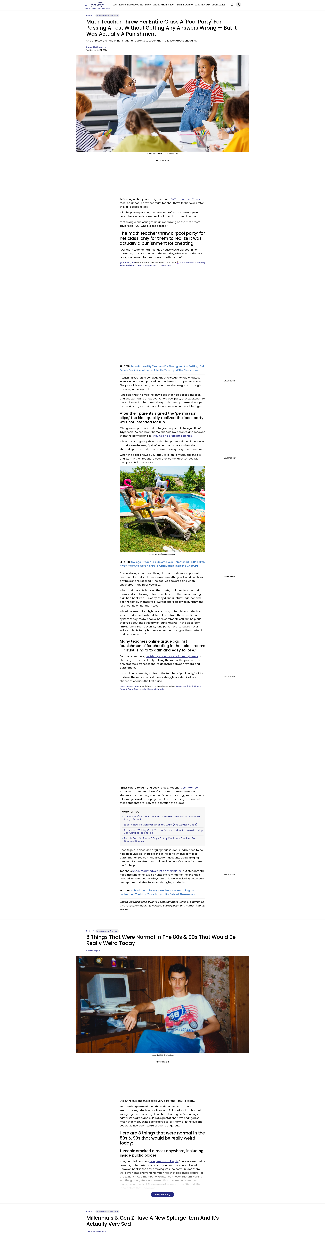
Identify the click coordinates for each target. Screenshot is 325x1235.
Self (142, 5)
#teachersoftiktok (184, 686)
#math (133, 265)
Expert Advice (218, 5)
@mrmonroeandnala (129, 686)
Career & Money (202, 5)
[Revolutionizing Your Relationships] (98, 4)
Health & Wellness (184, 5)
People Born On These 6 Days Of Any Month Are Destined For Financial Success (160, 839)
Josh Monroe (189, 787)
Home (89, 15)
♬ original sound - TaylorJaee (157, 265)
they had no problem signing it (172, 436)
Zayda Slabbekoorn (96, 47)
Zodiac (122, 5)
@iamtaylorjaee (127, 262)
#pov (122, 689)
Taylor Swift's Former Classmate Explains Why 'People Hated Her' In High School (162, 818)
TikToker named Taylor (185, 199)
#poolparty (199, 262)
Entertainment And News (107, 15)
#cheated (125, 265)
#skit (139, 265)
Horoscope (133, 5)
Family (148, 5)
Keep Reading (162, 1194)
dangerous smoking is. (164, 1161)
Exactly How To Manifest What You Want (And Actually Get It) (160, 824)
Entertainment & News (163, 5)
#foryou (197, 686)
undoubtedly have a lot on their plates (157, 871)
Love (115, 5)
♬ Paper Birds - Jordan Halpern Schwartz (144, 689)
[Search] (232, 4)
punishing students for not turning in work (171, 656)
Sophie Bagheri (93, 950)
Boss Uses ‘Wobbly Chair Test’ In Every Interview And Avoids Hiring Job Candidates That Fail (163, 831)
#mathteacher (186, 262)
